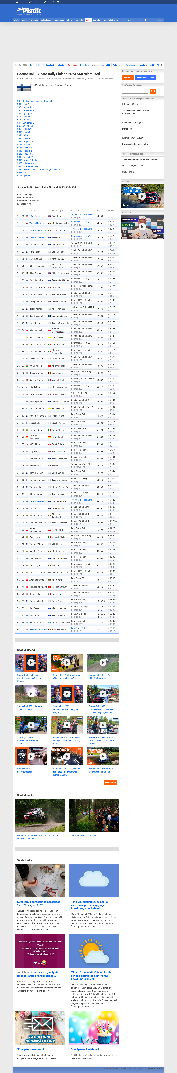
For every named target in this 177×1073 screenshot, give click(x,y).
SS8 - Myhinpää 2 (25, 126)
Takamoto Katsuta (37, 230)
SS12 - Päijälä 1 (24, 138)
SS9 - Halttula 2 (24, 129)
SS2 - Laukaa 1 (24, 107)
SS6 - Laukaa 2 (24, 119)
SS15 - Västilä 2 (24, 147)
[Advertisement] (88, 42)
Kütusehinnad (36, 2)
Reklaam (159, 1071)
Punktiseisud (131, 65)
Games (25, 20)
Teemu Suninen (36, 237)
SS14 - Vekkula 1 (25, 144)
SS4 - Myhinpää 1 (25, 113)
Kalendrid (106, 65)
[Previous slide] (15, 65)
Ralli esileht (35, 65)
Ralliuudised (48, 65)
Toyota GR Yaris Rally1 (81, 214)
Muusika (96, 20)
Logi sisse (128, 77)
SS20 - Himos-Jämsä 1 (27, 163)
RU (129, 20)
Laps (123, 20)
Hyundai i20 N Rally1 (80, 222)
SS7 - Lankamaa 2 (25, 123)
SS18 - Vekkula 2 (25, 157)
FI (140, 20)
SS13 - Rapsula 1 (25, 141)
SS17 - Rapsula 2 (25, 154)
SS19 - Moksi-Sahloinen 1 (29, 160)
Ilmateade (22, 2)
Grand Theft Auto (111, 20)
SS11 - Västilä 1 (24, 135)
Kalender (61, 65)
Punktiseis (84, 65)
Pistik (16, 20)
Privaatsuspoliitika (143, 1071)
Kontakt (152, 1071)
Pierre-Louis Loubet (38, 629)
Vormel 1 (79, 20)
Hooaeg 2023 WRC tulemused (47, 79)
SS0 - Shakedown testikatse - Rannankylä (36, 101)
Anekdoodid (50, 2)
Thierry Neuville (36, 223)
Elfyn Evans (34, 216)
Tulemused (72, 65)
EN (135, 20)
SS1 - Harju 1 (23, 104)
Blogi (134, 1071)
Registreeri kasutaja (145, 77)
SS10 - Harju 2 (23, 132)
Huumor (34, 20)
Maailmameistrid (147, 65)
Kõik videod (110, 782)
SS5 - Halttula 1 (24, 116)
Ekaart (69, 20)
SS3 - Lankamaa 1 (25, 110)
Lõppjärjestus (23, 175)
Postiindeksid (64, 2)
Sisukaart (159, 20)
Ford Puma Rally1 (79, 628)
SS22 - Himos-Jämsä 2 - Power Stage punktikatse (39, 169)
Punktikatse (22, 172)
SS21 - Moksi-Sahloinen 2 (29, 166)
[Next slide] (161, 65)
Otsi (153, 91)
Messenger (59, 20)
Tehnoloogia (46, 20)
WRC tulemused (24, 79)
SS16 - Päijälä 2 (24, 151)
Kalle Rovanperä (36, 501)
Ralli (88, 20)
